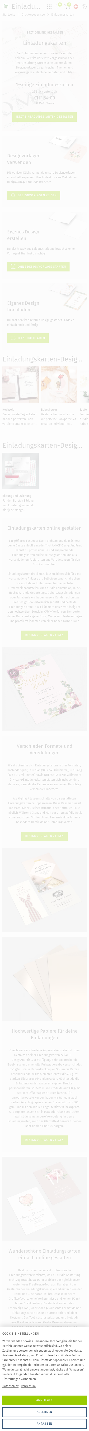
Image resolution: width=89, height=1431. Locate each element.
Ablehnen (44, 1412)
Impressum (28, 1386)
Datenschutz (10, 1386)
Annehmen (44, 1400)
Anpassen (44, 1423)
